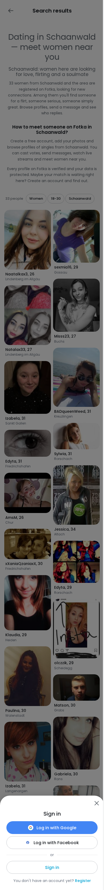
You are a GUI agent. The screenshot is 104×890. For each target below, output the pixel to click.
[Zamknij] (96, 803)
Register (83, 880)
